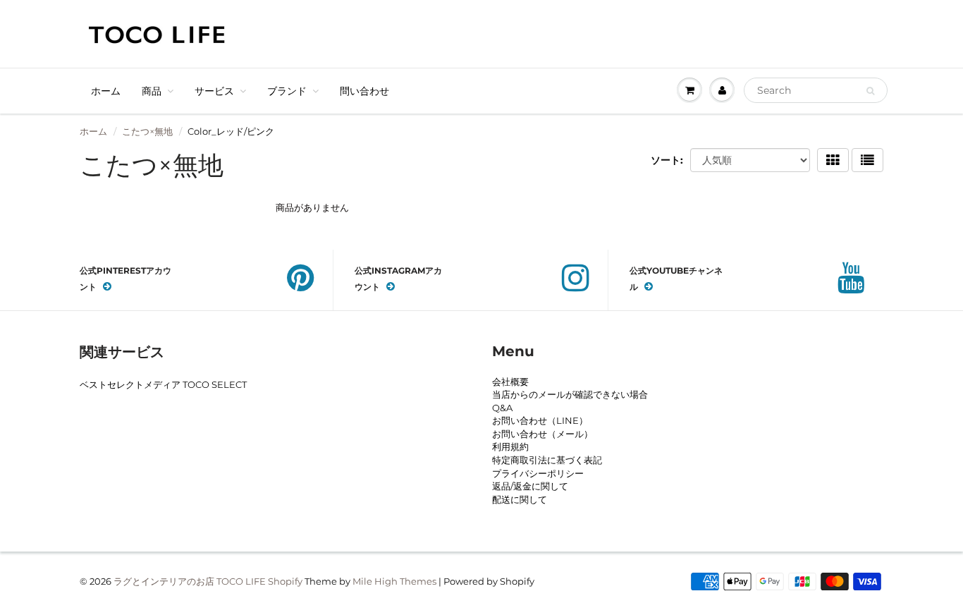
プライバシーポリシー (538, 473)
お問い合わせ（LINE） (540, 420)
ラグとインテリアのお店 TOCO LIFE (190, 581)
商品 (151, 91)
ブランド (287, 91)
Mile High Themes (394, 581)
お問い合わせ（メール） (542, 433)
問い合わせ (364, 91)
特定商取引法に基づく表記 (547, 459)
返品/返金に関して (530, 486)
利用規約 (510, 446)
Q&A (502, 407)
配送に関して (519, 499)
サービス (214, 91)
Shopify (285, 581)
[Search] (870, 91)
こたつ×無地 (147, 131)
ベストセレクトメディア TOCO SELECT (163, 384)
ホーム (106, 91)
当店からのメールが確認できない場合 (570, 394)
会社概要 (510, 381)
